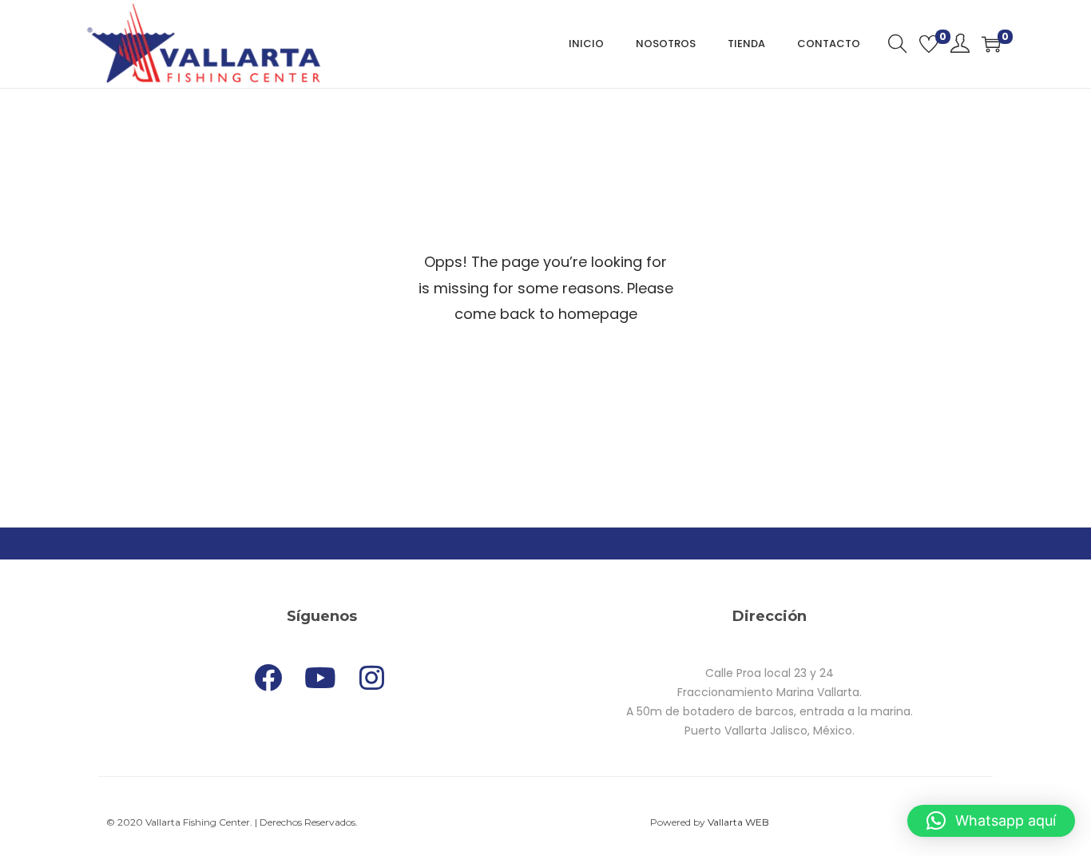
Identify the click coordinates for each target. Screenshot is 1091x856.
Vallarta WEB (738, 822)
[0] (928, 44)
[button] (991, 821)
